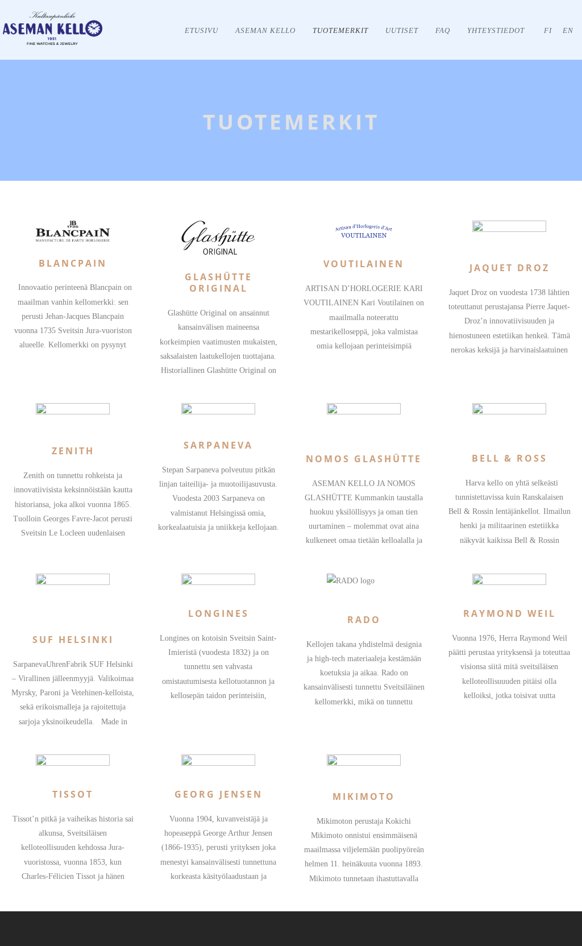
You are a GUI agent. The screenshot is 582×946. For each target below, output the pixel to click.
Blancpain (73, 263)
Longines (218, 613)
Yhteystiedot (496, 30)
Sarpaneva (218, 445)
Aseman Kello (265, 30)
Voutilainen (363, 264)
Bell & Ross (509, 458)
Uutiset (401, 30)
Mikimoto (363, 796)
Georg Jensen (218, 794)
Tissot (72, 794)
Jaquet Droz (509, 268)
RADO (364, 619)
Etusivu (201, 30)
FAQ (442, 30)
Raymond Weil (509, 613)
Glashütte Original (218, 283)
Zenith (73, 451)
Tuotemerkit (340, 30)
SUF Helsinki (73, 639)
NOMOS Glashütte (364, 459)
